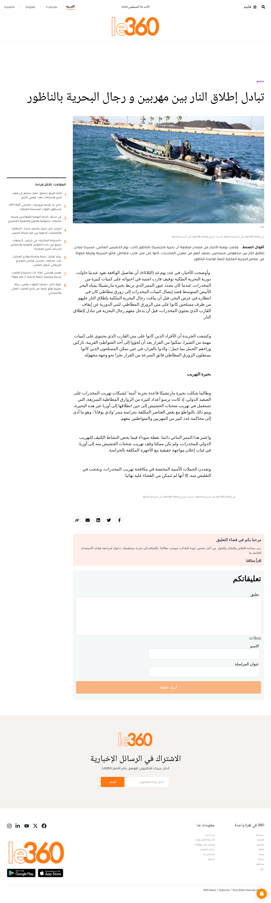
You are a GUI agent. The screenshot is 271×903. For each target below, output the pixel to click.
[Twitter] (35, 825)
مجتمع (260, 81)
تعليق (254, 594)
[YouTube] (26, 825)
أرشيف (211, 859)
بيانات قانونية (207, 849)
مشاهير (260, 863)
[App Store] (50, 872)
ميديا (261, 854)
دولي (262, 868)
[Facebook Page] (44, 825)
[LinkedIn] (18, 825)
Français (51, 7)
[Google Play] (21, 872)
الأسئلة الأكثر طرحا (205, 839)
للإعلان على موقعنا (205, 844)
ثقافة (261, 849)
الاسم (254, 646)
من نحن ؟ (210, 834)
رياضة (261, 859)
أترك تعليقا (168, 687)
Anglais (30, 7)
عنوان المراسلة (247, 664)
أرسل (112, 781)
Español (9, 7)
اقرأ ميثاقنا (253, 560)
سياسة (260, 834)
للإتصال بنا (209, 854)
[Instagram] (9, 826)
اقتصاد (260, 839)
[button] (262, 894)
